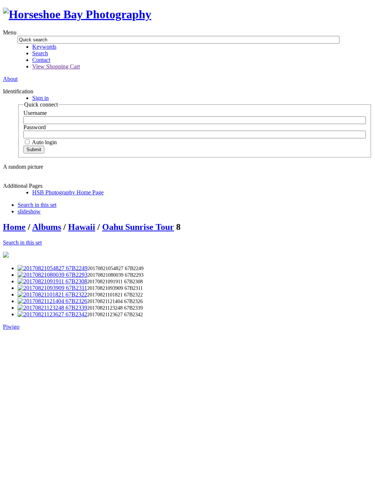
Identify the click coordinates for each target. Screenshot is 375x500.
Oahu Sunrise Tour (138, 227)
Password (34, 127)
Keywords (44, 47)
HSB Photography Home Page (68, 192)
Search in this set (22, 242)
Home (14, 227)
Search (40, 53)
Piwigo (11, 327)
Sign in (40, 98)
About (10, 79)
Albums (46, 227)
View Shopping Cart (56, 66)
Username (35, 113)
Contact (41, 60)
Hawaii (81, 227)
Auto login (44, 142)
